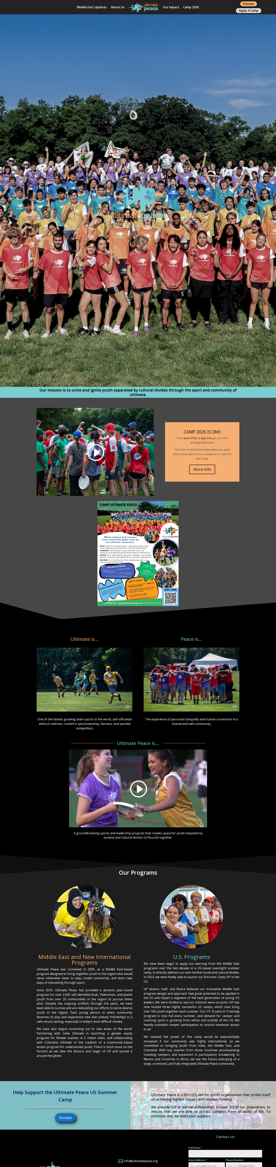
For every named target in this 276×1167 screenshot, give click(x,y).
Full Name (195, 1147)
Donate (248, 4)
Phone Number (235, 1160)
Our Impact (171, 7)
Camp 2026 (191, 7)
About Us (117, 7)
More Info (202, 469)
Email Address (198, 1160)
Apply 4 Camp (248, 10)
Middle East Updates (92, 7)
